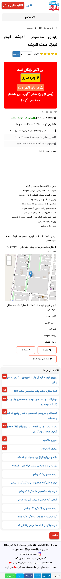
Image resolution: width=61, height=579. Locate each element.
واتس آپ (10, 576)
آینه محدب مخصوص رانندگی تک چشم (37, 517)
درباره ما (51, 545)
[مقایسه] (51, 112)
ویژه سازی (29, 78)
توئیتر (19, 576)
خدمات (30, 28)
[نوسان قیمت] (43, 112)
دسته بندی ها (19, 550)
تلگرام (37, 576)
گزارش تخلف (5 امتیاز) (19, 131)
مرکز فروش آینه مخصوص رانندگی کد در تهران (34, 483)
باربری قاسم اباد (49, 449)
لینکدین (46, 576)
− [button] (9, 263)
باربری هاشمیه (50, 440)
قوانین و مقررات (25, 545)
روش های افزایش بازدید (22, 118)
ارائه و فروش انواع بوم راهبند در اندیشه (37, 457)
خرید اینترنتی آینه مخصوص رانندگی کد (37, 525)
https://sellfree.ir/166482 (29, 124)
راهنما (40, 545)
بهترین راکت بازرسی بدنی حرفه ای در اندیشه (34, 466)
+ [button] (9, 258)
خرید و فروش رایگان (45, 28)
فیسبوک (28, 576)
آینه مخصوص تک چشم (45, 474)
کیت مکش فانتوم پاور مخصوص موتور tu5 (35, 391)
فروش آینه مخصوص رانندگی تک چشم (37, 500)
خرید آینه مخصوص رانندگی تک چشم (38, 491)
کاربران (10, 545)
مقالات (32, 550)
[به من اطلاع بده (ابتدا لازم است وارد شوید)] (47, 112)
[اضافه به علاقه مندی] (55, 112)
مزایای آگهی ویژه (29, 87)
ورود (27, 5)
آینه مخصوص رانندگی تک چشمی (40, 508)
